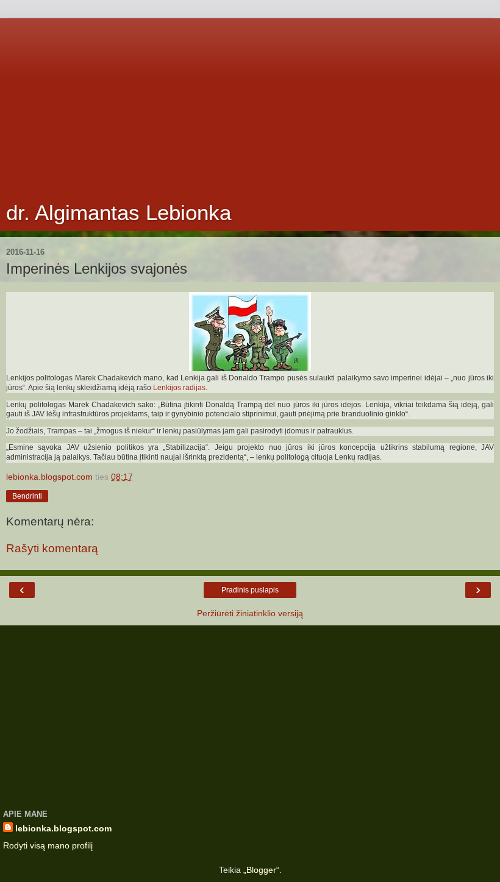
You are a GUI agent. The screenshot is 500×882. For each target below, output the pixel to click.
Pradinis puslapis (250, 590)
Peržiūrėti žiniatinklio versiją (250, 613)
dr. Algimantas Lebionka (118, 212)
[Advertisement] (250, 103)
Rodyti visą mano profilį (48, 845)
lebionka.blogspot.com (63, 828)
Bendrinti (27, 496)
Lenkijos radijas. (180, 387)
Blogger (261, 870)
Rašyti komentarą (52, 548)
